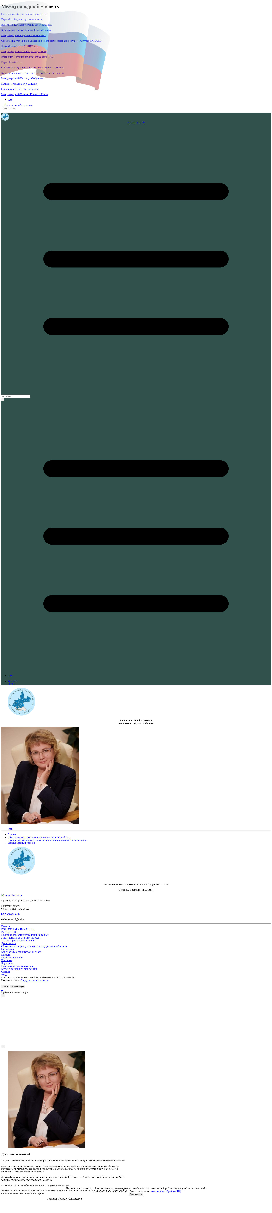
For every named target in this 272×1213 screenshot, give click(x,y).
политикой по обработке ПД (165, 1191)
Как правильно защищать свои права (21, 952)
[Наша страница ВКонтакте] (5, 111)
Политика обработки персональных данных (25, 934)
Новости (6, 954)
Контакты (6, 960)
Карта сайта (7, 963)
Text (10, 99)
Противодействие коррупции (17, 966)
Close (5, 986)
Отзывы (5, 971)
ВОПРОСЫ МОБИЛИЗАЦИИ (17, 929)
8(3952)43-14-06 (136, 122)
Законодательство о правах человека (20, 937)
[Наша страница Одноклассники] (8, 111)
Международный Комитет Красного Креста (24, 94)
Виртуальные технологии (34, 980)
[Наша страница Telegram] (3, 111)
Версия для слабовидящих (17, 105)
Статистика (7, 949)
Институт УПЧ (9, 932)
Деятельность (8, 943)
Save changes (17, 986)
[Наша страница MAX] (1, 111)
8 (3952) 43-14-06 (10, 914)
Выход (11, 683)
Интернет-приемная (12, 957)
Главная (5, 926)
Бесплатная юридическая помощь (19, 969)
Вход (4, 974)
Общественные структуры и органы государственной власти (34, 946)
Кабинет (12, 681)
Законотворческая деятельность (18, 940)
